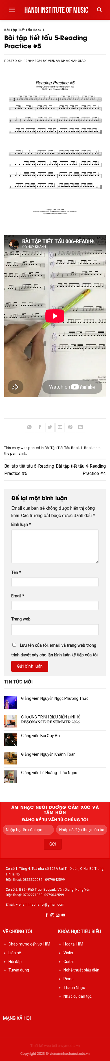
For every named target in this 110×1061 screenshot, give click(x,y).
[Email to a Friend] (60, 427)
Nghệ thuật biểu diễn (81, 970)
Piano (68, 979)
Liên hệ (14, 953)
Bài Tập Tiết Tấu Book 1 (24, 29)
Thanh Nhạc (74, 987)
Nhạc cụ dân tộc (77, 996)
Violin (68, 953)
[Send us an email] (58, 915)
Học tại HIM (73, 944)
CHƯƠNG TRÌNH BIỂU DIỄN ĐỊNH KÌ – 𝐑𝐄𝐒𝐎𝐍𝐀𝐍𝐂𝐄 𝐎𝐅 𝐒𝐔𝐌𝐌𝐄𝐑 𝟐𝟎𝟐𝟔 (52, 719)
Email (17, 596)
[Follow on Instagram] (52, 915)
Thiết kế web (40, 1045)
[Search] (99, 9)
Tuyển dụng (18, 970)
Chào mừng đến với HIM (29, 944)
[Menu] (12, 10)
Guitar (68, 961)
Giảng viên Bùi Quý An (40, 735)
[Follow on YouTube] (63, 915)
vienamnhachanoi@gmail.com (40, 905)
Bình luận (21, 524)
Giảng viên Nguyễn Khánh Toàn (48, 754)
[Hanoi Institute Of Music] (57, 10)
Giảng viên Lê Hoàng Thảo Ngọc (49, 773)
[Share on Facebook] (39, 427)
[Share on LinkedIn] (80, 427)
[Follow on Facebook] (47, 915)
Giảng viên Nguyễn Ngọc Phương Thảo (55, 698)
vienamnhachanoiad (67, 61)
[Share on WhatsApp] (29, 427)
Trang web (20, 619)
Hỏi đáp (15, 961)
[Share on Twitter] (49, 427)
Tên (16, 572)
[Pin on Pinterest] (70, 427)
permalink (18, 453)
